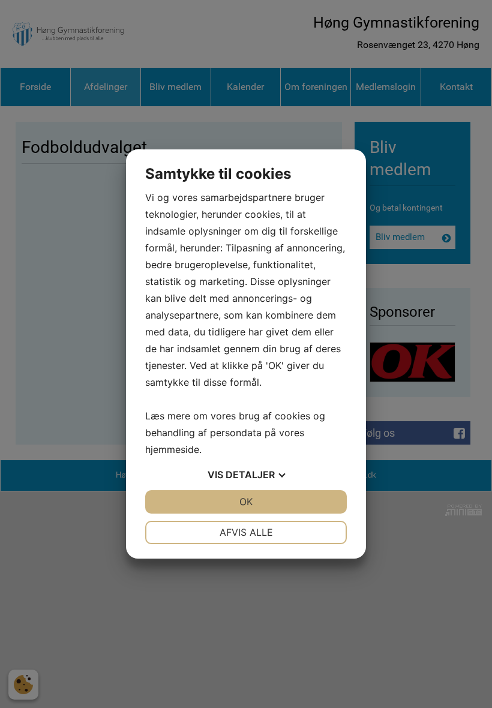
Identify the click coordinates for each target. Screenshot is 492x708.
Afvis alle (246, 532)
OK (246, 502)
